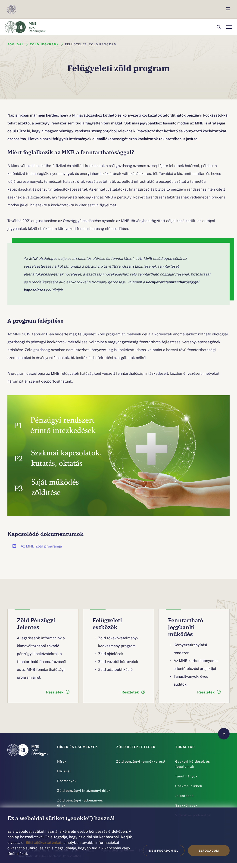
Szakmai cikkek (188, 786)
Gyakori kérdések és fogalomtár (192, 763)
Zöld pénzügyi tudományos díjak (80, 802)
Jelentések (184, 795)
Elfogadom (209, 850)
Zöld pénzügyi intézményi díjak (84, 790)
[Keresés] (219, 27)
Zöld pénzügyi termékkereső (140, 761)
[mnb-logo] (11, 9)
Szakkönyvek (186, 805)
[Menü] (229, 27)
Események (67, 781)
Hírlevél (64, 771)
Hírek (62, 761)
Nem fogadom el (163, 850)
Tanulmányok (186, 776)
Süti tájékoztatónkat (43, 842)
